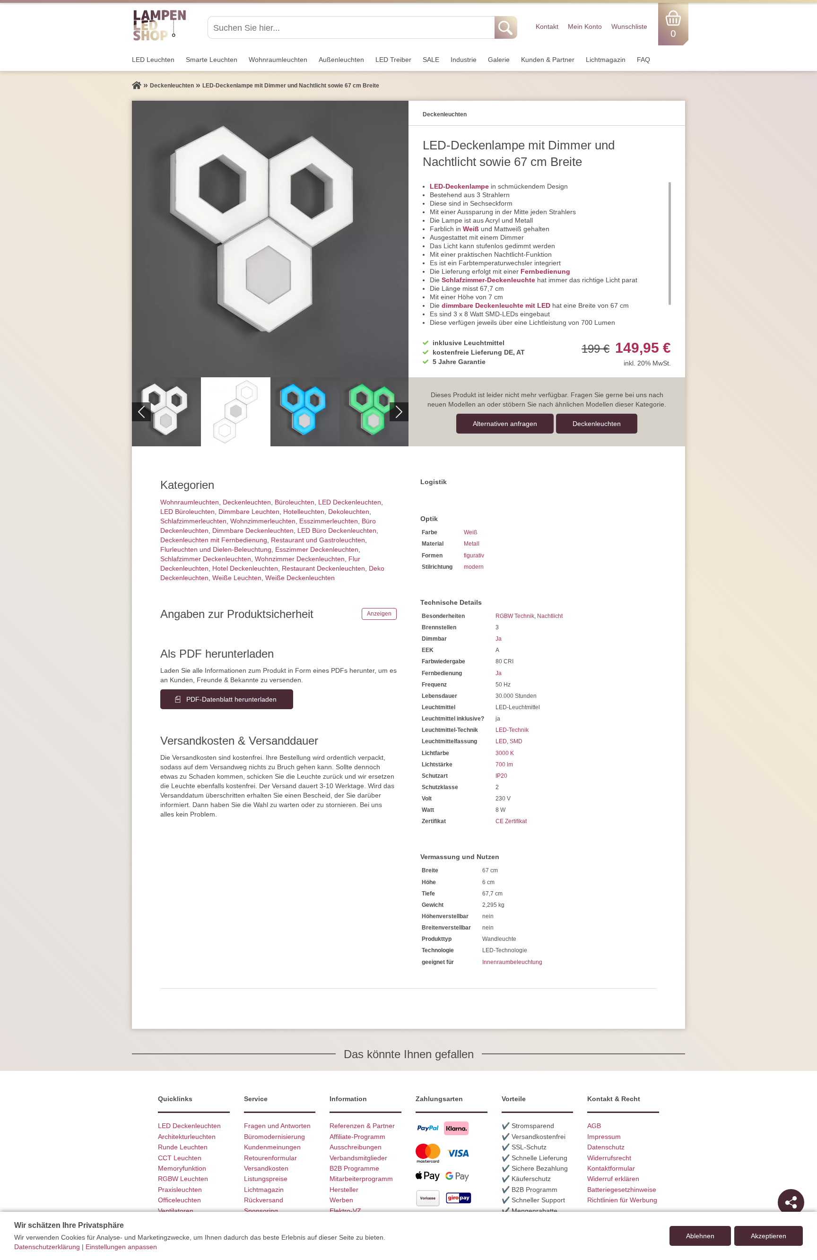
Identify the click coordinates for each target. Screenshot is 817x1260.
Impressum (604, 1136)
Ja (498, 638)
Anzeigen (379, 613)
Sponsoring (261, 1211)
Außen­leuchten (341, 59)
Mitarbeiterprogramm (361, 1178)
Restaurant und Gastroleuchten (318, 540)
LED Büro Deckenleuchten (336, 530)
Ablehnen (700, 1236)
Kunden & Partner (547, 59)
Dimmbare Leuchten (248, 511)
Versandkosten (266, 1168)
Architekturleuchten (187, 1136)
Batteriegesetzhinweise (621, 1189)
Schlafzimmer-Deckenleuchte (488, 280)
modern (474, 567)
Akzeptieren (768, 1236)
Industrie (464, 59)
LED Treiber (393, 59)
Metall (471, 543)
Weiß (471, 229)
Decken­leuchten (597, 423)
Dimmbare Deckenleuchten (253, 530)
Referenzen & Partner (362, 1126)
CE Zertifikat (511, 821)
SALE (431, 59)
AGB (594, 1126)
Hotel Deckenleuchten (245, 568)
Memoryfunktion (182, 1168)
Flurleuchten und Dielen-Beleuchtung (215, 549)
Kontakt (547, 26)
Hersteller (344, 1189)
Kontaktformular (611, 1168)
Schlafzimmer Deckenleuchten (205, 559)
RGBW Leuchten (183, 1178)
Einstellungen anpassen (121, 1247)
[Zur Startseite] (136, 85)
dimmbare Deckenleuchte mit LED (496, 305)
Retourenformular (270, 1158)
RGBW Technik (514, 616)
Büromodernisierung (274, 1136)
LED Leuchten (153, 59)
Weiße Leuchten (236, 578)
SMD (516, 741)
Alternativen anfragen (505, 423)
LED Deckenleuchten (349, 502)
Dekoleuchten (348, 511)
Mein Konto (585, 26)
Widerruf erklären (613, 1178)
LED (501, 741)
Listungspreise (265, 1178)
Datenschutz (606, 1147)
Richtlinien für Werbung (622, 1200)
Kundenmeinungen (272, 1147)
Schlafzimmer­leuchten (193, 521)
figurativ (474, 555)
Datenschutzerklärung (47, 1247)
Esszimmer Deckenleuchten (316, 549)
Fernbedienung (545, 271)
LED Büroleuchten (187, 511)
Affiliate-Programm (357, 1136)
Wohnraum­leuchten (278, 59)
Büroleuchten (294, 502)
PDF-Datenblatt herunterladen (231, 699)
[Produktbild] (270, 239)
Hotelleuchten (303, 511)
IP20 (501, 776)
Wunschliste (629, 26)
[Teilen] (791, 1202)
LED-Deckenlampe (459, 186)
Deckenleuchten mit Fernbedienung (213, 540)
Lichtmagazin (606, 59)
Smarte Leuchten (211, 59)
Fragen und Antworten (277, 1126)
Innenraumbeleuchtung (512, 962)
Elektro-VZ (345, 1211)
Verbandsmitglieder (358, 1158)
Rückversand (263, 1200)
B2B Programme (354, 1168)
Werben (341, 1200)
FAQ (643, 59)
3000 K (504, 753)
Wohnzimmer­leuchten (263, 521)
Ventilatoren (175, 1211)
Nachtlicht (550, 616)
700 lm (504, 764)
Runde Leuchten (183, 1147)
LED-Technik (512, 730)
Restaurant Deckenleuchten (323, 568)
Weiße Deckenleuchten (300, 578)
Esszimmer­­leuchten (328, 521)
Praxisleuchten (180, 1189)
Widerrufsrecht (609, 1158)
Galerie (499, 59)
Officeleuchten (179, 1200)
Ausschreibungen (356, 1147)
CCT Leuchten (179, 1158)
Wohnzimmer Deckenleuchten (300, 559)
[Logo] (159, 39)
